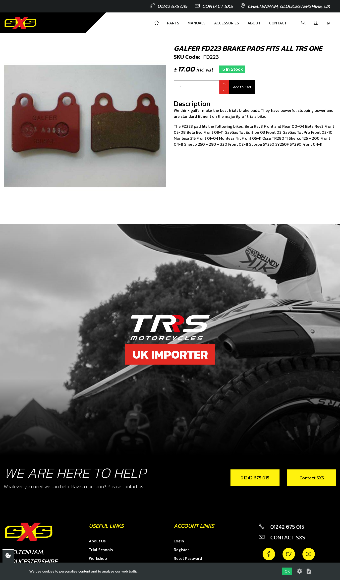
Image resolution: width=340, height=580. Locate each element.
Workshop (98, 558)
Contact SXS (217, 6)
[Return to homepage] (20, 23)
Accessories (226, 23)
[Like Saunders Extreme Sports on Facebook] (269, 554)
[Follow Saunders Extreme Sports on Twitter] (289, 554)
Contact (278, 23)
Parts (173, 23)
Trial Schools (101, 550)
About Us (97, 541)
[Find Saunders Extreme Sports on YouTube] (308, 554)
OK (287, 571)
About (254, 23)
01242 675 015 (172, 6)
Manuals (197, 23)
